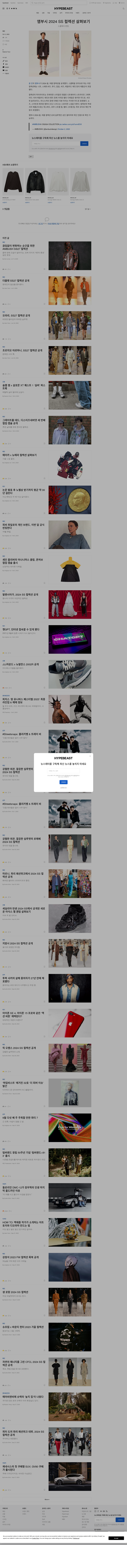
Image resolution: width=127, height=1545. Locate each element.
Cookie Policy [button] (35, 1538)
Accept (116, 1538)
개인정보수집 (67, 775)
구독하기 (63, 782)
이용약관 (75, 775)
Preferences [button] (76, 1538)
